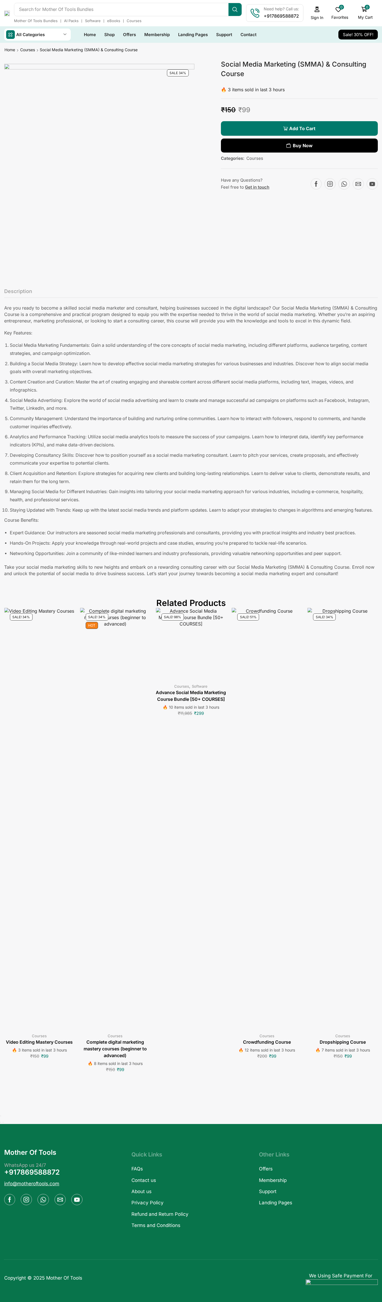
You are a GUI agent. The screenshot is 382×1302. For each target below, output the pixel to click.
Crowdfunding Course (267, 1042)
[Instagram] (330, 183)
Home (9, 49)
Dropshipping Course (343, 1042)
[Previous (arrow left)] (0, 1122)
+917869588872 (32, 1172)
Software (199, 686)
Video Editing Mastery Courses (39, 1042)
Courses (27, 49)
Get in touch (257, 187)
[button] (317, 13)
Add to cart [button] (39, 820)
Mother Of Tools (64, 1278)
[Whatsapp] (344, 183)
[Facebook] (316, 183)
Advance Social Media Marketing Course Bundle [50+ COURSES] (191, 696)
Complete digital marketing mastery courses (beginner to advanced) (115, 1048)
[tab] (18, 293)
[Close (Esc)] (0, 1115)
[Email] (358, 183)
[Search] (235, 9)
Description (18, 291)
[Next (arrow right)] (3, 1122)
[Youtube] (372, 183)
